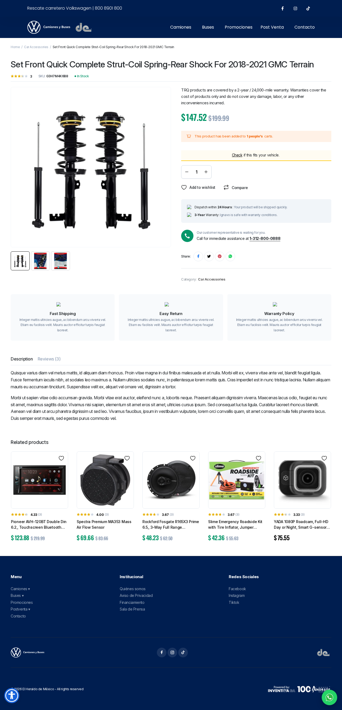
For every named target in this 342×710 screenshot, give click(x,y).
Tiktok (234, 602)
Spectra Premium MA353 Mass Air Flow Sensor (104, 524)
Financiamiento (132, 602)
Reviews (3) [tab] (49, 359)
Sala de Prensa (132, 609)
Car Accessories (36, 47)
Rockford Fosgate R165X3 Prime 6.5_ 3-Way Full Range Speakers (170, 524)
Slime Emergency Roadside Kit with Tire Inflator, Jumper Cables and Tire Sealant (235, 524)
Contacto (304, 27)
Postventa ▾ (20, 609)
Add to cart (272, 172)
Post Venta (272, 27)
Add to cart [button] (39, 550)
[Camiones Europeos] (27, 652)
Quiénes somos (133, 588)
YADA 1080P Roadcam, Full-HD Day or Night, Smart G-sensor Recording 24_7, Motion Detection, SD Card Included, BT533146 (301, 524)
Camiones (180, 27)
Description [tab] (22, 359)
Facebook (237, 588)
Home (15, 47)
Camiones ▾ (20, 588)
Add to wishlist (202, 187)
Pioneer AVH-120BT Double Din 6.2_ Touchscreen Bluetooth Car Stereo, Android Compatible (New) (39, 524)
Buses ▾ (17, 595)
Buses (208, 27)
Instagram (236, 595)
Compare (240, 187)
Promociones (238, 27)
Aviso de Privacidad (136, 595)
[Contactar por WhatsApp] (329, 697)
